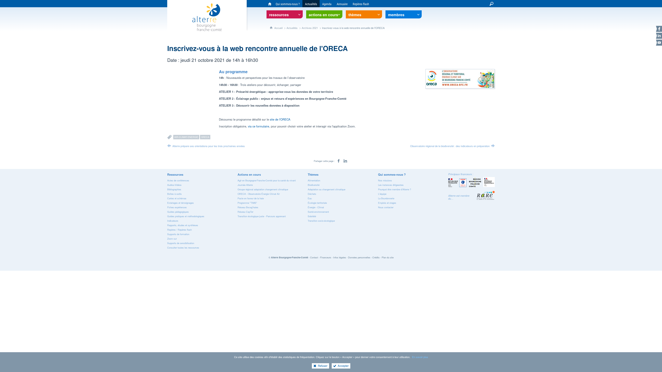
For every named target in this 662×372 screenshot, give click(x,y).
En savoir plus (420, 357)
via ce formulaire (258, 126)
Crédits (376, 257)
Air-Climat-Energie (186, 137)
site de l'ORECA (280, 119)
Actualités (292, 28)
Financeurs (325, 257)
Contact (314, 257)
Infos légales (339, 257)
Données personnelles (359, 257)
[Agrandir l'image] (460, 78)
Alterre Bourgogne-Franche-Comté (289, 257)
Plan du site (388, 257)
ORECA (205, 137)
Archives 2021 (310, 28)
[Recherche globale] (491, 3)
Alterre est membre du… (458, 197)
